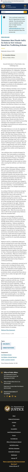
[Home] (8, 8)
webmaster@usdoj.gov (15, 28)
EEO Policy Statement (14, 448)
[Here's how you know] (14, 1)
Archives (14, 422)
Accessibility (14, 429)
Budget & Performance (14, 419)
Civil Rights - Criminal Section (9, 357)
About (14, 416)
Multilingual (14, 455)
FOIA (14, 425)
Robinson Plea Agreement (8, 330)
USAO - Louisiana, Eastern (8, 359)
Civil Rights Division (6, 355)
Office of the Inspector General (14, 442)
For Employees (14, 438)
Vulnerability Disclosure (14, 451)
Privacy (14, 435)
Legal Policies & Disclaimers (14, 432)
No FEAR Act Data (14, 445)
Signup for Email (10, 391)
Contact (13, 466)
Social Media (7, 393)
